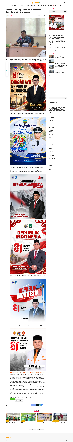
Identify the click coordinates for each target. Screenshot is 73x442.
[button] (64, 2)
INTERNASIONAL (51, 144)
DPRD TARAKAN (51, 131)
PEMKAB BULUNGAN (52, 154)
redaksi (10, 15)
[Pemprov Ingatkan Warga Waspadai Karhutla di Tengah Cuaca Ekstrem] (51, 71)
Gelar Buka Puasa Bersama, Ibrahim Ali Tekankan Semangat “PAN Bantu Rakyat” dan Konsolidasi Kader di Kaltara (44, 424)
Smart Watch (51, 162)
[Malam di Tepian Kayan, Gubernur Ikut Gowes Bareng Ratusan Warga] (51, 67)
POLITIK (50, 161)
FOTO (50, 137)
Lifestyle (50, 145)
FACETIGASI (51, 134)
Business (50, 124)
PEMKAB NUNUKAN (52, 155)
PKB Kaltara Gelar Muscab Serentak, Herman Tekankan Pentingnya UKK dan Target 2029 (28, 424)
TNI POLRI (50, 166)
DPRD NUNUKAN (51, 130)
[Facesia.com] (36, 2)
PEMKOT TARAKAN (52, 158)
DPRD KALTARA (51, 128)
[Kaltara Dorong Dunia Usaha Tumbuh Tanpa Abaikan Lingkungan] (51, 56)
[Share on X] (36, 16)
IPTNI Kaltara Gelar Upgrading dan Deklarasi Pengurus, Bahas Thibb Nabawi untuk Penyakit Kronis (57, 110)
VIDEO (50, 169)
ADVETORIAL (56, 57)
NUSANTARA (51, 151)
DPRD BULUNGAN (52, 127)
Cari (65, 98)
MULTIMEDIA (51, 147)
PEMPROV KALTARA (62, 57)
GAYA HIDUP (51, 138)
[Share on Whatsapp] (7, 68)
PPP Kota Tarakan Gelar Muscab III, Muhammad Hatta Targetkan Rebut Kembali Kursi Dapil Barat (12, 424)
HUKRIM (50, 141)
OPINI (50, 152)
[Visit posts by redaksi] (7, 15)
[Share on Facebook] (35, 16)
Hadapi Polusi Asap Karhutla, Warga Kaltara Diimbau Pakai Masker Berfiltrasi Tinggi (60, 60)
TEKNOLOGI (51, 165)
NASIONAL (50, 148)
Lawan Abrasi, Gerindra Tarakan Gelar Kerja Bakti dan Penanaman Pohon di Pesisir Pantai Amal (59, 424)
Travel (50, 168)
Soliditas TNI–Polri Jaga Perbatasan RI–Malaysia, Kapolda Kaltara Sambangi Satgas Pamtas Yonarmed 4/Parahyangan (57, 49)
